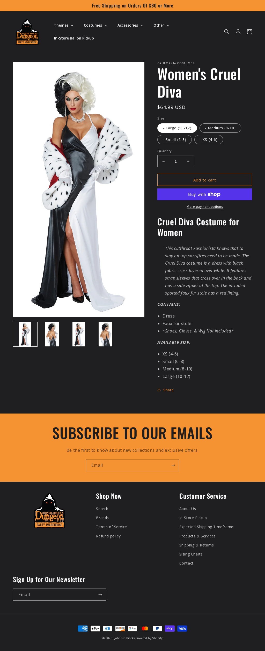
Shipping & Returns (196, 545)
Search (102, 508)
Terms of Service (111, 526)
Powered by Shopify (149, 638)
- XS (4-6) (209, 139)
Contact (186, 563)
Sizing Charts (191, 554)
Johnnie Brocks (124, 638)
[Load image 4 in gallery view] (105, 334)
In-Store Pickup (193, 517)
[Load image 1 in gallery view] (25, 334)
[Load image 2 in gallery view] (52, 334)
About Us (187, 508)
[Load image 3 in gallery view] (79, 334)
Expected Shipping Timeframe (206, 526)
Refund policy (108, 536)
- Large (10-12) (177, 127)
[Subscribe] (173, 465)
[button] (226, 31)
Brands (102, 517)
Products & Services (197, 536)
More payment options (205, 206)
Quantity (164, 151)
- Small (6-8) (174, 139)
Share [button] (168, 389)
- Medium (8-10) (220, 127)
